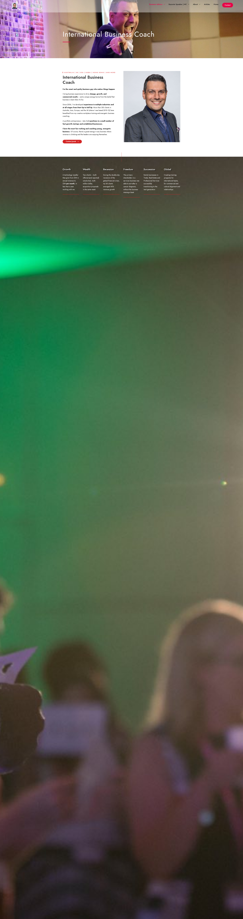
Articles (207, 4)
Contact (228, 5)
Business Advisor (156, 4)
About (195, 4)
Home (216, 4)
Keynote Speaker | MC (178, 4)
